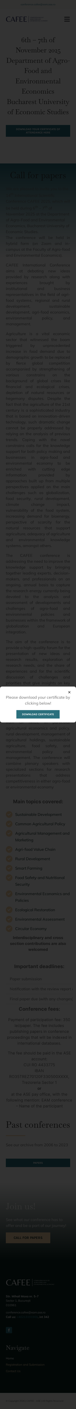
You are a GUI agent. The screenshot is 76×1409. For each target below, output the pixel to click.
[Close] (69, 692)
